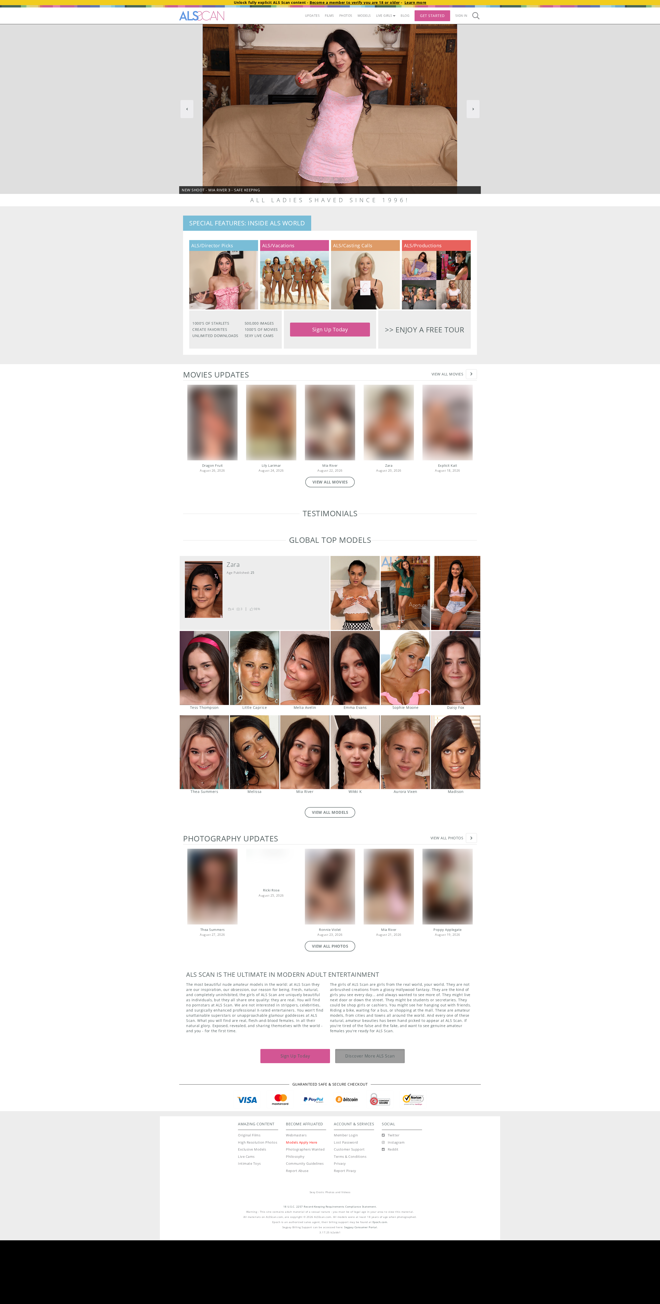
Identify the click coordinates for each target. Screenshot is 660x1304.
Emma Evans (355, 732)
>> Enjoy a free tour (424, 329)
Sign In (461, 15)
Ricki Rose (271, 954)
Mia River (330, 465)
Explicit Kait (447, 465)
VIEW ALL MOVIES (330, 482)
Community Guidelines (305, 1227)
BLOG (405, 15)
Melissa (254, 816)
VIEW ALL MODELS (330, 876)
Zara (388, 465)
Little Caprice (254, 732)
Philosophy (295, 1220)
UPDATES (312, 15)
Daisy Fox (455, 732)
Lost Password (346, 1206)
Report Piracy (345, 1234)
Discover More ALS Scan (370, 1119)
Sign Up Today (330, 329)
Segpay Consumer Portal (360, 1291)
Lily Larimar (271, 465)
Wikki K (355, 816)
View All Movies (448, 374)
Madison (455, 816)
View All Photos (447, 901)
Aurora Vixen (405, 816)
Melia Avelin (304, 732)
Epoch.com (380, 1285)
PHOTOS (345, 15)
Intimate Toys (249, 1227)
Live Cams (246, 1220)
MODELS (364, 15)
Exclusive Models (252, 1213)
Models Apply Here (301, 1206)
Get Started (432, 15)
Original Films (249, 1199)
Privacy (340, 1227)
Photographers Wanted (305, 1213)
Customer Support (349, 1213)
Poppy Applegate (447, 993)
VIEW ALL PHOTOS (330, 1009)
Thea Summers (204, 816)
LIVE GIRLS (384, 15)
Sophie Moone (405, 732)
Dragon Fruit (212, 465)
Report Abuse (297, 1234)
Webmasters (296, 1199)
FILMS (329, 15)
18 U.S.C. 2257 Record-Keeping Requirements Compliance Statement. (330, 1270)
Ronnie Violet (330, 993)
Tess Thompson (204, 732)
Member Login (346, 1199)
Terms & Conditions (350, 1220)
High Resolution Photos (257, 1206)
